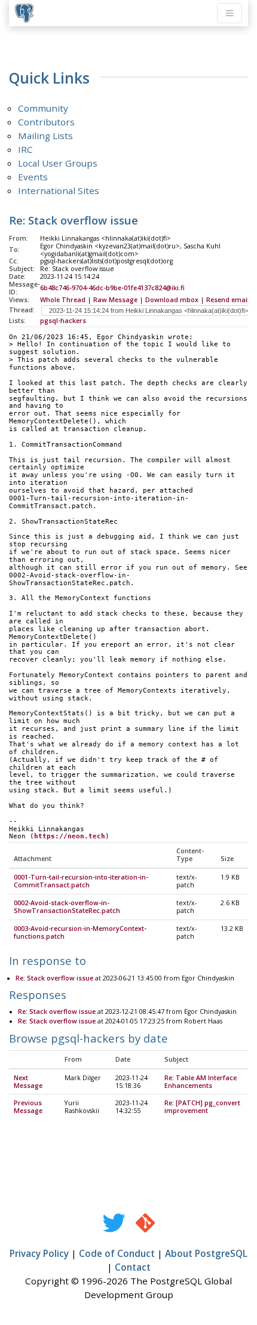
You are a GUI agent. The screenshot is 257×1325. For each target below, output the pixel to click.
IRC (25, 149)
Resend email (227, 300)
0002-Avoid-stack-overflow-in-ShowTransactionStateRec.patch (67, 907)
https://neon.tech (69, 836)
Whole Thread (62, 300)
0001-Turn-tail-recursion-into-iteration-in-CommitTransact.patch (81, 881)
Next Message (28, 1082)
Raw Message (115, 300)
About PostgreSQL (206, 1253)
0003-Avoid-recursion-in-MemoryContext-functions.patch (80, 932)
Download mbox (171, 300)
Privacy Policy (39, 1253)
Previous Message (28, 1107)
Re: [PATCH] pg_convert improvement (202, 1107)
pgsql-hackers (63, 320)
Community (43, 108)
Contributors (46, 122)
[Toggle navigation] (229, 13)
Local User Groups (57, 163)
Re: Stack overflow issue (54, 978)
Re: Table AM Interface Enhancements (200, 1082)
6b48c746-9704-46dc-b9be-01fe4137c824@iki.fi (112, 288)
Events (33, 177)
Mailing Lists (45, 136)
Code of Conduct (117, 1253)
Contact (133, 1267)
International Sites (58, 190)
